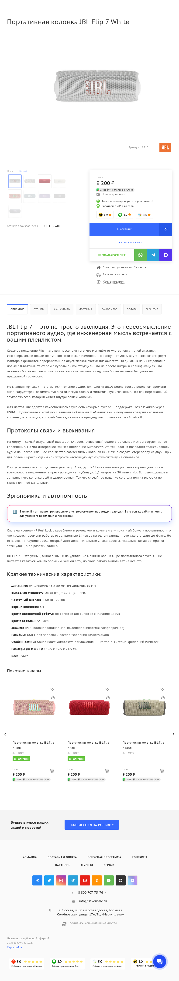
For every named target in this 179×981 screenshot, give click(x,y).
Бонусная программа (104, 857)
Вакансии (62, 865)
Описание (17, 309)
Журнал (87, 865)
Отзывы (39, 309)
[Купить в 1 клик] (52, 697)
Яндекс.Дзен (121, 880)
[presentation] (5, 734)
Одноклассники (97, 880)
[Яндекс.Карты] (26, 964)
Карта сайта (14, 947)
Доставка (85, 309)
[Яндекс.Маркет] (148, 964)
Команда (30, 857)
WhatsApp (109, 880)
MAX (132, 880)
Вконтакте (37, 880)
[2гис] (67, 964)
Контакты (139, 857)
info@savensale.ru (93, 901)
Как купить (62, 309)
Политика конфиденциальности (93, 923)
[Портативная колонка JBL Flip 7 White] (97, 87)
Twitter (49, 880)
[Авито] (107, 964)
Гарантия (152, 309)
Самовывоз (109, 309)
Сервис (109, 865)
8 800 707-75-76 (90, 892)
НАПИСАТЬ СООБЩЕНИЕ (112, 255)
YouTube (85, 880)
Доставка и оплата (62, 857)
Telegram (73, 880)
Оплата (132, 309)
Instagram (61, 880)
